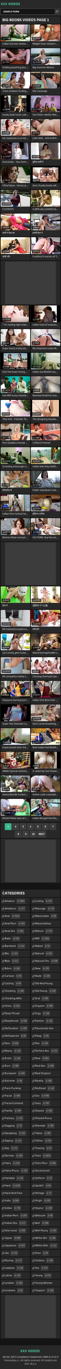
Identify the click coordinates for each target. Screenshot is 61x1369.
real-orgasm (42, 1074)
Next (42, 834)
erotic (12, 1058)
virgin (42, 1200)
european (15, 1073)
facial (12, 1096)
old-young (45, 991)
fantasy (14, 1118)
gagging (13, 1125)
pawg (42, 1036)
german (13, 1155)
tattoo (43, 1140)
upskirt (43, 1185)
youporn (44, 1290)
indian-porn (16, 1215)
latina (12, 1275)
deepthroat (16, 1021)
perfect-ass (46, 1051)
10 (33, 834)
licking (43, 901)
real (42, 1058)
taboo (43, 1133)
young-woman (43, 1284)
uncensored (42, 1171)
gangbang (15, 1133)
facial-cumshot (14, 1104)
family (13, 1110)
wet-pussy (45, 1230)
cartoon (13, 976)
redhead (44, 1088)
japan (12, 1238)
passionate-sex (44, 1029)
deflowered (15, 1036)
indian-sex (15, 1223)
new (42, 968)
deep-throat (12, 1014)
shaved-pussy (43, 1119)
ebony (13, 1051)
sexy (42, 1103)
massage (44, 908)
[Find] (57, 11)
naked (42, 946)
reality (43, 1081)
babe (12, 938)
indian (12, 1208)
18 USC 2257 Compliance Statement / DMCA (26, 1357)
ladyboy (14, 1268)
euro (12, 1066)
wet (41, 1223)
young (43, 1275)
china (12, 1006)
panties (43, 1021)
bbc (11, 953)
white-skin (45, 1245)
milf (42, 938)
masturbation (43, 924)
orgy (42, 1013)
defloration (16, 1028)
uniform (43, 1178)
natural (43, 953)
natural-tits (46, 961)
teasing (43, 1148)
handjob (14, 1178)
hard (12, 1185)
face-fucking (13, 1089)
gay (11, 1148)
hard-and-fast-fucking (14, 1194)
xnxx (41, 1253)
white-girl (45, 1238)
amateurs (15, 908)
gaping (13, 1140)
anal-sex (14, 931)
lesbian (13, 1283)
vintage (43, 1193)
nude (42, 976)
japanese (15, 1245)
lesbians (14, 1290)
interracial (15, 1230)
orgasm (44, 1006)
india (12, 1200)
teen (42, 1155)
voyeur (43, 1208)
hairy (12, 1163)
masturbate (45, 916)
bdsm (12, 968)
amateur (14, 901)
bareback (14, 946)
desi (11, 1043)
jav (11, 1253)
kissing (13, 1260)
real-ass (44, 1066)
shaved (43, 1110)
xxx (41, 1268)
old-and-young (44, 984)
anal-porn (15, 923)
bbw (11, 961)
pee (41, 1043)
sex (42, 1096)
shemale (44, 1125)
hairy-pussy (16, 1170)
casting (13, 983)
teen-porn (45, 1163)
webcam (44, 1215)
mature (43, 931)
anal (12, 916)
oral (41, 998)
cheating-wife (13, 999)
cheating (14, 991)
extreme (13, 1081)
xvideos (44, 1260)
